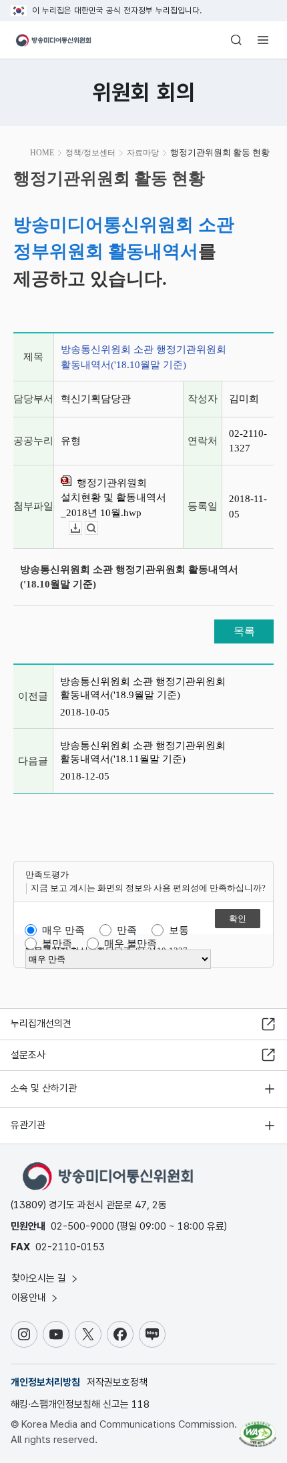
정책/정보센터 (90, 152)
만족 (127, 930)
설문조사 (28, 1055)
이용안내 (30, 1298)
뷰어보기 (97, 528)
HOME (42, 152)
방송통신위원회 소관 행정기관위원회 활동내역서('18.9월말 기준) (143, 688)
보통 (179, 930)
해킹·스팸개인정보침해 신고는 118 (80, 1404)
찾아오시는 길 (40, 1278)
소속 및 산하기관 (44, 1088)
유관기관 (28, 1125)
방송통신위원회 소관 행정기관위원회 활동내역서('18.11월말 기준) (143, 752)
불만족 (57, 943)
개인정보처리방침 (45, 1382)
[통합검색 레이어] (236, 40)
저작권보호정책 (117, 1382)
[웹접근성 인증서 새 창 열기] (257, 1428)
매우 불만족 (130, 943)
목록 (244, 631)
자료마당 (143, 152)
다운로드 (81, 528)
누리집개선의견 (41, 1024)
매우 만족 (63, 930)
